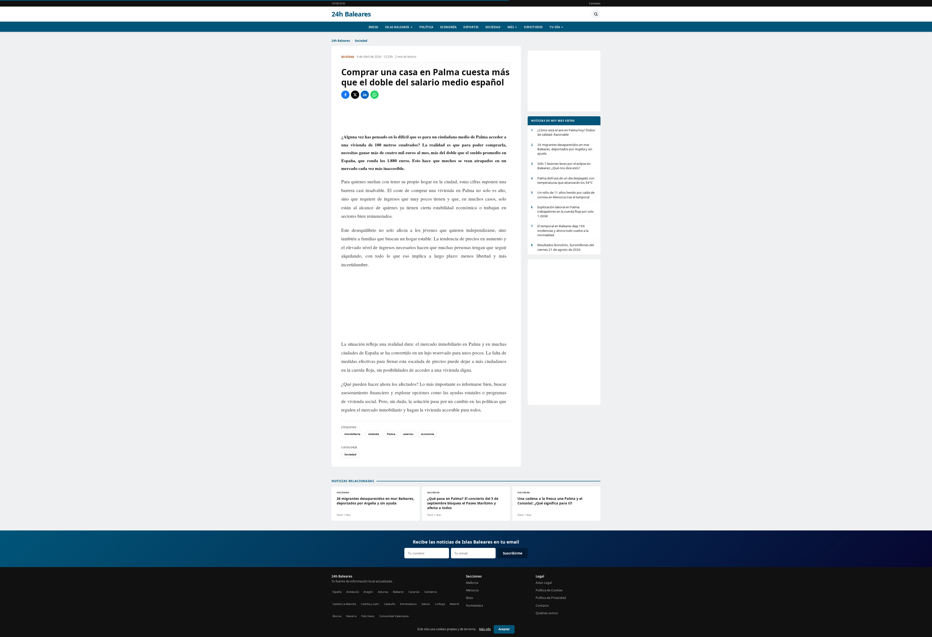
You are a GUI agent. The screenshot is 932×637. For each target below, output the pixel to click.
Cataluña (389, 604)
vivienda (373, 434)
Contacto (594, 3)
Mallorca (472, 583)
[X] (355, 95)
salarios (408, 434)
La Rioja (440, 604)
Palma (391, 434)
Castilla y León (370, 604)
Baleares (398, 592)
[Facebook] (345, 95)
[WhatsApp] (374, 95)
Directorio (533, 27)
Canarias (413, 592)
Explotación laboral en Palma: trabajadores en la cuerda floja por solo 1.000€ (562, 211)
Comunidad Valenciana (393, 616)
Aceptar (504, 629)
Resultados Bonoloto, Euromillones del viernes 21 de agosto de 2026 (562, 247)
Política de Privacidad (551, 598)
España (337, 592)
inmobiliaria (352, 434)
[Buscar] (595, 14)
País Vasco (367, 616)
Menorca (472, 590)
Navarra (351, 616)
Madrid (454, 604)
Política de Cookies (549, 590)
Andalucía (352, 592)
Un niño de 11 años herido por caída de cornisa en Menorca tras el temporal (562, 194)
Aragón (368, 592)
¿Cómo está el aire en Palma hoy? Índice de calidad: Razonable (563, 132)
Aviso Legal (544, 583)
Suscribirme (512, 553)
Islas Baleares (397, 27)
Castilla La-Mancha (344, 604)
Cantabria (430, 592)
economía (427, 434)
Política (426, 27)
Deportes (471, 27)
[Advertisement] (426, 116)
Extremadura (408, 604)
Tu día (554, 27)
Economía (448, 27)
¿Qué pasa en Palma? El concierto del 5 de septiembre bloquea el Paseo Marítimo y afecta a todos (462, 503)
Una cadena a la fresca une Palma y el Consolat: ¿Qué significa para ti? (549, 500)
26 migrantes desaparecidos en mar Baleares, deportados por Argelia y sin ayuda (561, 149)
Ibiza (469, 598)
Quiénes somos (547, 613)
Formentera (474, 605)
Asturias (383, 592)
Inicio (373, 27)
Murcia (337, 616)
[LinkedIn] (365, 95)
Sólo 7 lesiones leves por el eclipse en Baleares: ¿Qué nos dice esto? (561, 165)
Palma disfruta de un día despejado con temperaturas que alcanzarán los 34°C (562, 180)
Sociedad (493, 27)
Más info (485, 629)
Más (511, 27)
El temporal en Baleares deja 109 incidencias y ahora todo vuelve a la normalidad (559, 230)
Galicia (425, 604)
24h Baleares (351, 14)
